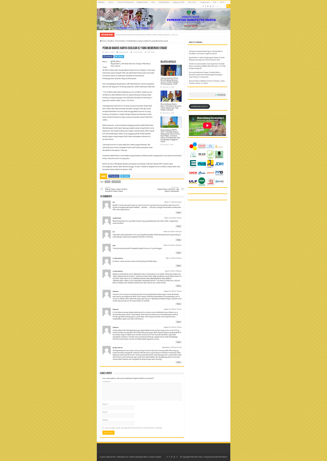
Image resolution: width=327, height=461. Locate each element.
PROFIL (110, 2)
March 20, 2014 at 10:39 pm (173, 245)
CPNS (107, 182)
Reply (178, 212)
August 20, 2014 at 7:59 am (173, 327)
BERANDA (101, 2)
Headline (111, 41)
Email (105, 412)
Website (105, 420)
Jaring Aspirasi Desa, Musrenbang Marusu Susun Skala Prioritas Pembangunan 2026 (170, 81)
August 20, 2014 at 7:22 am (173, 309)
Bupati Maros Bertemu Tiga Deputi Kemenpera (168, 189)
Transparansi (204, 2)
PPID (214, 2)
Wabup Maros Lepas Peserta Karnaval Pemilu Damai (116, 189)
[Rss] (203, 6)
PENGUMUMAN (164, 2)
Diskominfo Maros (220, 457)
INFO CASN (192, 2)
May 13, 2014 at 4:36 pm (174, 258)
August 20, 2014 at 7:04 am (173, 291)
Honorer (116, 182)
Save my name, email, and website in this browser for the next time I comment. (133, 428)
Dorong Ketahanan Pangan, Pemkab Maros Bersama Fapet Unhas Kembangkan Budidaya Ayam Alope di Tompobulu (205, 74)
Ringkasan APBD (178, 2)
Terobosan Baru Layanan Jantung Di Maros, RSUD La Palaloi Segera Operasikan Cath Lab (146, 35)
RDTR (222, 2)
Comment (106, 381)
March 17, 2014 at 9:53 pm (173, 202)
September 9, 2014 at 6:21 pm (172, 347)
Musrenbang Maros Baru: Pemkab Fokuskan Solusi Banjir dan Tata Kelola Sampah (171, 107)
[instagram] (213, 6)
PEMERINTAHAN (142, 2)
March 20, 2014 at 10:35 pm (173, 231)
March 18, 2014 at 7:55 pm (173, 218)
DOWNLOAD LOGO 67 (199, 106)
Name (105, 404)
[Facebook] (205, 6)
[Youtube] (210, 6)
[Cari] (228, 6)
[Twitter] (208, 6)
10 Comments (137, 52)
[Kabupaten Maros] (163, 17)
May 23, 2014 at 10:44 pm (173, 271)
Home (103, 41)
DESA (153, 2)
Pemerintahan (120, 41)
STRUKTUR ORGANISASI (125, 2)
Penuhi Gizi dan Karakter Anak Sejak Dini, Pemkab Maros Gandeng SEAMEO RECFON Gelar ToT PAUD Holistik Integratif (207, 66)
